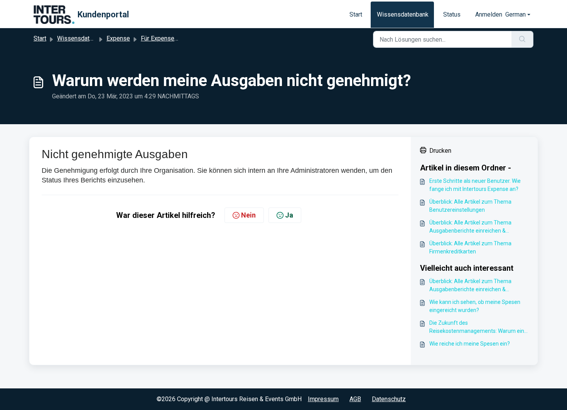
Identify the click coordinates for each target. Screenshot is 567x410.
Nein (248, 215)
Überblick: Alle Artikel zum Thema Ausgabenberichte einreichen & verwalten (470, 227)
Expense (118, 38)
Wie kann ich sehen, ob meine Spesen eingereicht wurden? (474, 306)
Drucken (440, 150)
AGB (355, 399)
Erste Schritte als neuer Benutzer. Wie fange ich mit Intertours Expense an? (475, 185)
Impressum (323, 399)
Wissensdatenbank (403, 14)
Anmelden (488, 14)
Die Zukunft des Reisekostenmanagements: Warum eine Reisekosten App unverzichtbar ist (478, 327)
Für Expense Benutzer (170, 38)
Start (355, 14)
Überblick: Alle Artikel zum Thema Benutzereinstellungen (470, 206)
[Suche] (522, 39)
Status (452, 14)
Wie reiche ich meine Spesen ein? (469, 344)
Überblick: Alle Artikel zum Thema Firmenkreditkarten (470, 247)
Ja (289, 215)
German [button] (515, 14)
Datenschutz (389, 399)
